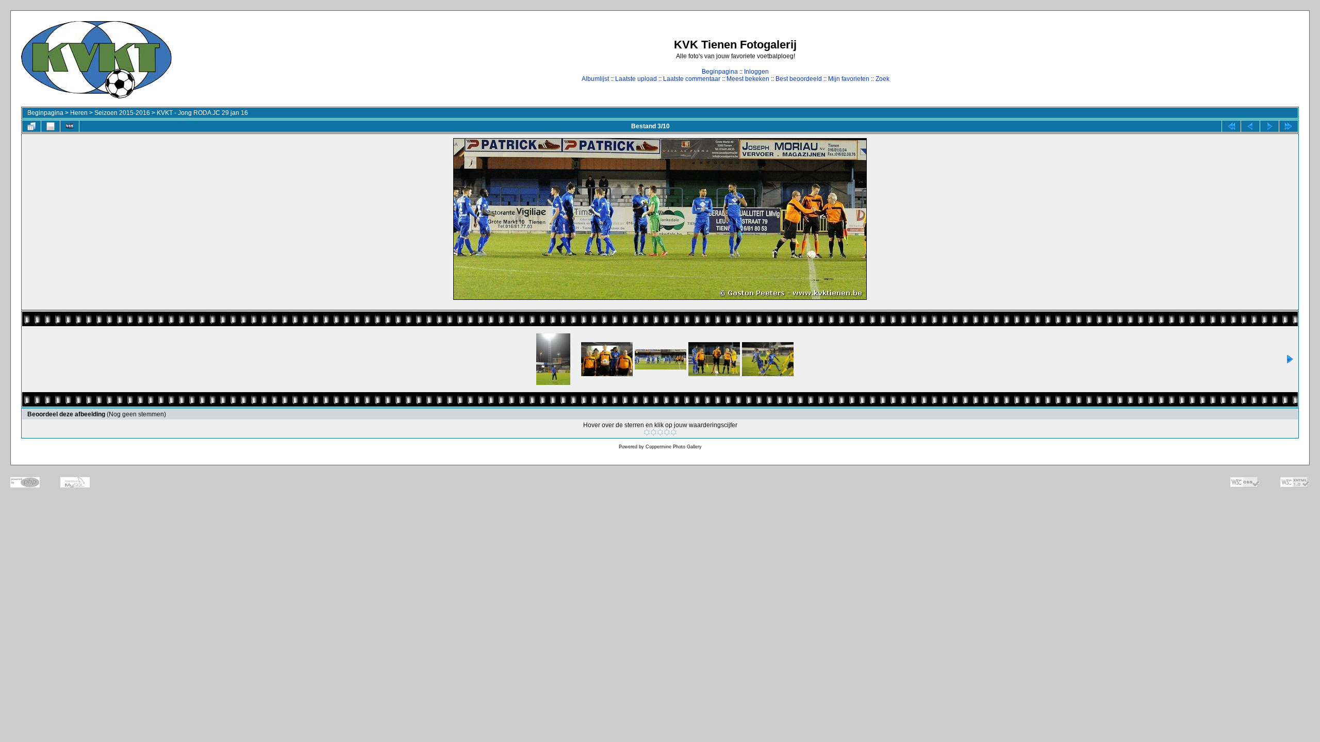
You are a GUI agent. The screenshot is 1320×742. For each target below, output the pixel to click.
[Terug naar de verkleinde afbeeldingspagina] (31, 126)
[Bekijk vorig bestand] (1250, 126)
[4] (667, 432)
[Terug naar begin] (1231, 126)
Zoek (882, 78)
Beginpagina (720, 71)
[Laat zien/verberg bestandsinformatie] (50, 126)
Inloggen (756, 71)
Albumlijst (595, 78)
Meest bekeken (748, 78)
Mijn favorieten (848, 78)
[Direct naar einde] (1288, 126)
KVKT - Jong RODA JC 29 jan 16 (202, 112)
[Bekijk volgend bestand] (1269, 126)
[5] (673, 432)
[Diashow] (69, 126)
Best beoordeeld (799, 78)
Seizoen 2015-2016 (122, 112)
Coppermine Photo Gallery (674, 446)
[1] (647, 432)
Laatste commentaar (691, 78)
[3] (660, 432)
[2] (653, 432)
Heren (79, 112)
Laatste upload (636, 78)
